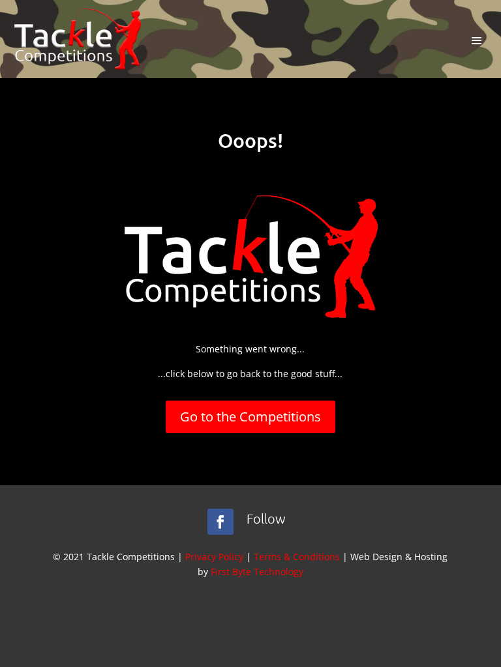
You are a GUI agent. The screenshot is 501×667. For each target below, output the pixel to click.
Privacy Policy (214, 556)
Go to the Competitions (250, 416)
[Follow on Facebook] (220, 522)
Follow (266, 518)
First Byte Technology (257, 571)
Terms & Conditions (297, 556)
